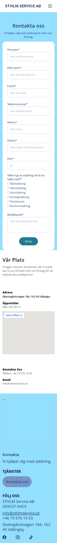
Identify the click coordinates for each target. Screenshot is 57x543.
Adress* (12, 122)
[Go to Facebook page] (4, 537)
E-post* (11, 86)
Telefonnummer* (17, 104)
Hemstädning (17, 188)
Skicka (28, 241)
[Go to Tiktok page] (31, 537)
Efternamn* (14, 68)
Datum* (12, 140)
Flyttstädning (17, 183)
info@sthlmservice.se (21, 513)
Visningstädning (19, 197)
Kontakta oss (17, 481)
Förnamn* (13, 49)
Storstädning (17, 192)
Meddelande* (15, 214)
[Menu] (50, 6)
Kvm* (10, 158)
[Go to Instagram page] (18, 537)
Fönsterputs (17, 201)
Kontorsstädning (19, 206)
